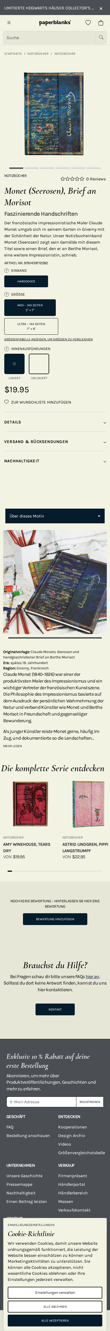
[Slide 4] (63, 168)
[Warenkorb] (101, 23)
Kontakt (55, 1009)
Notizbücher (38, 53)
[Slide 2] (32, 168)
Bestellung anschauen (28, 1135)
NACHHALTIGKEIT (22, 460)
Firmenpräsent (72, 1175)
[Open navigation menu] (9, 23)
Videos (64, 1144)
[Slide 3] (47, 168)
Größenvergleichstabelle (81, 1152)
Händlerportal (71, 1184)
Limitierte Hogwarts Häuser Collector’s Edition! (49, 7)
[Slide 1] (16, 168)
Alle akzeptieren (55, 1320)
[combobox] (55, 516)
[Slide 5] (78, 168)
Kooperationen (72, 1126)
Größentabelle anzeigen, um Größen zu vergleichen (48, 339)
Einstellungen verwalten (55, 1293)
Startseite (13, 53)
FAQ (9, 1126)
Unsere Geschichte (24, 1175)
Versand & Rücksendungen (36, 441)
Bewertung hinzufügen (55, 919)
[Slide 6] (94, 168)
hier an (92, 976)
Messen (65, 1201)
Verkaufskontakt (74, 1210)
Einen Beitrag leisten (26, 1201)
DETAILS (12, 422)
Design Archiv (71, 1135)
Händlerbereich (73, 1192)
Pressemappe (19, 1184)
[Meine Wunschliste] (88, 23)
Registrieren (90, 1102)
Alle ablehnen (55, 1306)
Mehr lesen (12, 746)
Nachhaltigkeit (21, 1192)
